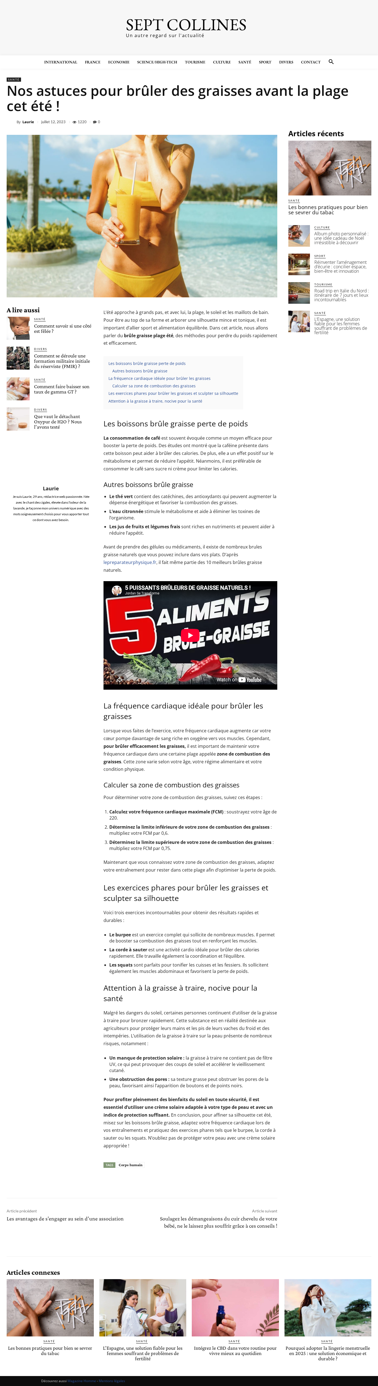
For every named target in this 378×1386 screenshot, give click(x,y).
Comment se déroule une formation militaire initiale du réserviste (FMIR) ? (62, 361)
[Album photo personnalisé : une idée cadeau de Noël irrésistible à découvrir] (299, 236)
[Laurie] (12, 122)
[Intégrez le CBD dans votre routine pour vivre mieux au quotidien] (235, 1308)
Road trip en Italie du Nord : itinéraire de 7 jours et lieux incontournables (341, 295)
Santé (14, 79)
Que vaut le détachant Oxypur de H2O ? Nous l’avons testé (58, 421)
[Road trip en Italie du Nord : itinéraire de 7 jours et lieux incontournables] (299, 293)
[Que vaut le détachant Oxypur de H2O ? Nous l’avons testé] (18, 418)
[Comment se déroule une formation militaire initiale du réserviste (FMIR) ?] (18, 358)
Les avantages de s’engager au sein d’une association (65, 1218)
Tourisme (323, 284)
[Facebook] (314, 121)
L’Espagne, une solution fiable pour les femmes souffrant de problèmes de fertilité (340, 326)
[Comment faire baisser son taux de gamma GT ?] (18, 388)
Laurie (28, 122)
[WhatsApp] (352, 121)
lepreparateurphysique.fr (129, 562)
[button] (331, 62)
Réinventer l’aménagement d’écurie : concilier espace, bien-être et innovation (340, 266)
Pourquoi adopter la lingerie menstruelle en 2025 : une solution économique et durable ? (328, 1353)
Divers (40, 349)
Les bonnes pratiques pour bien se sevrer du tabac (328, 209)
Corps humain (131, 1165)
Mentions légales (112, 1381)
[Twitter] (327, 121)
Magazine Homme (82, 1381)
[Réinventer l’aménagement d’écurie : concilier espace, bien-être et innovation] (299, 264)
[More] (365, 121)
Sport (320, 255)
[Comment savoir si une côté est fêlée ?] (18, 328)
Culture (322, 227)
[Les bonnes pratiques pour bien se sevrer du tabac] (329, 168)
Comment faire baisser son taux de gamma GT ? (61, 389)
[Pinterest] (339, 121)
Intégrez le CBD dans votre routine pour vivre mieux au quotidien (235, 1350)
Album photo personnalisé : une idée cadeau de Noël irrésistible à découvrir (341, 238)
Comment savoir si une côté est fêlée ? (62, 328)
